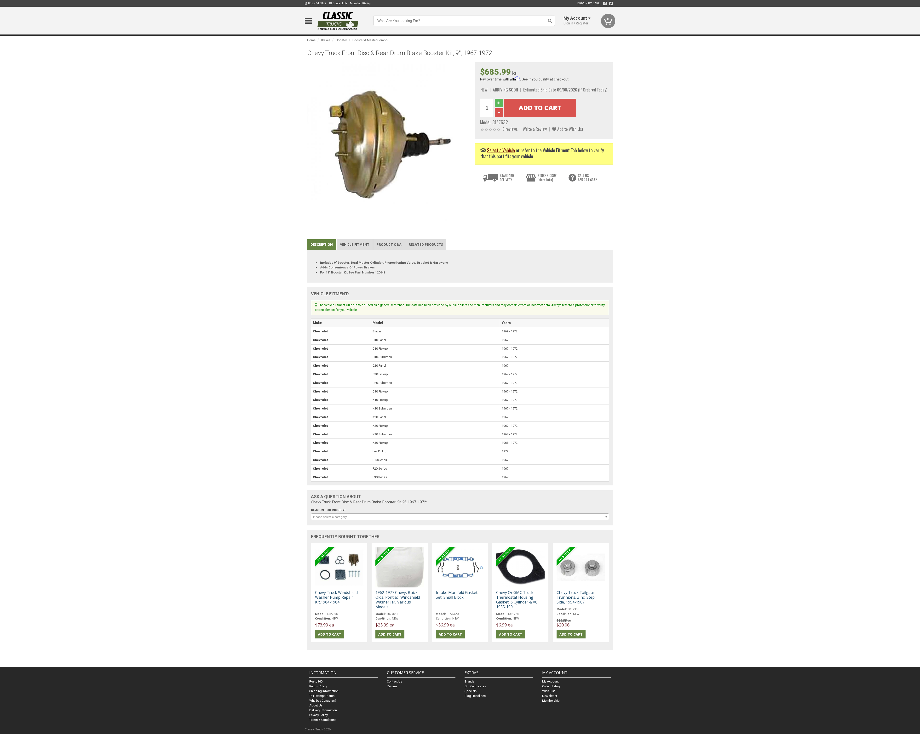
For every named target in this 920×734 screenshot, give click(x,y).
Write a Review (535, 129)
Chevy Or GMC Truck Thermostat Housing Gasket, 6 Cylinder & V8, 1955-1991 (517, 600)
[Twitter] (611, 3)
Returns (392, 686)
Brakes (325, 40)
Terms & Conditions (322, 720)
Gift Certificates (475, 686)
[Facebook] (605, 3)
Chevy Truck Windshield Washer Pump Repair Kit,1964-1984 (336, 597)
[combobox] (460, 516)
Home (311, 40)
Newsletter (549, 696)
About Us (315, 705)
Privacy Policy (318, 715)
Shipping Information (324, 691)
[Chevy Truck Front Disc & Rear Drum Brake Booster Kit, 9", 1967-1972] (388, 143)
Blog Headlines (475, 696)
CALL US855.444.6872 (587, 177)
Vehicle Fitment (354, 244)
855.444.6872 (316, 3)
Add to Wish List (569, 129)
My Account (550, 681)
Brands (469, 681)
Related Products (426, 244)
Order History (551, 686)
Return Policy (318, 686)
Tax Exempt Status (321, 696)
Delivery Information (323, 710)
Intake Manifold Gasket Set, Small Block (456, 595)
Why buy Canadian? (322, 700)
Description (321, 244)
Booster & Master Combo (370, 40)
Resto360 (315, 681)
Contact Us (339, 3)
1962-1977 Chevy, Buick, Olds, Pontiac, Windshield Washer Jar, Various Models (397, 600)
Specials (471, 691)
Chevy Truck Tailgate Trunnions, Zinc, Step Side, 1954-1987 (576, 597)
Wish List (548, 691)
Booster (341, 40)
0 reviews (510, 129)
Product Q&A (389, 244)
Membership (551, 700)
